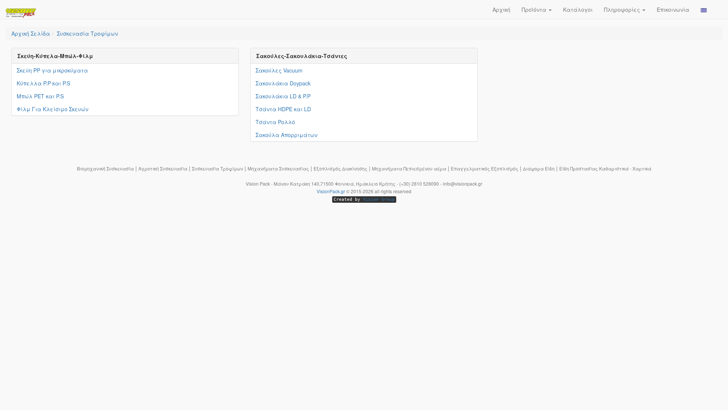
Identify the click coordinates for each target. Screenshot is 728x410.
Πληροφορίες (623, 9)
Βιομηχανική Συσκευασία (105, 168)
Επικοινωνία (673, 9)
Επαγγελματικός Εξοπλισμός (484, 168)
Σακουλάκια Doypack (283, 83)
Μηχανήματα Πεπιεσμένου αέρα (409, 168)
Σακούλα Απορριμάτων (286, 135)
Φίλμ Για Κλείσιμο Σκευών (52, 109)
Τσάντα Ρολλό (275, 122)
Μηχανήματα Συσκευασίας (278, 168)
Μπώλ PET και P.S (40, 96)
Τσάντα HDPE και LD (283, 109)
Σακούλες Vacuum (279, 70)
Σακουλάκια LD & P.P (283, 96)
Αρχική (501, 9)
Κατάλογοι (578, 9)
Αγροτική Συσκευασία (162, 168)
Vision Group (379, 199)
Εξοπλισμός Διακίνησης (340, 168)
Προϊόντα (535, 9)
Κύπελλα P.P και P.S (43, 83)
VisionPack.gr (331, 191)
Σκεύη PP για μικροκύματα (52, 70)
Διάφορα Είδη (539, 168)
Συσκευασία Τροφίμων (217, 168)
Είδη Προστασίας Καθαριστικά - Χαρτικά (605, 168)
